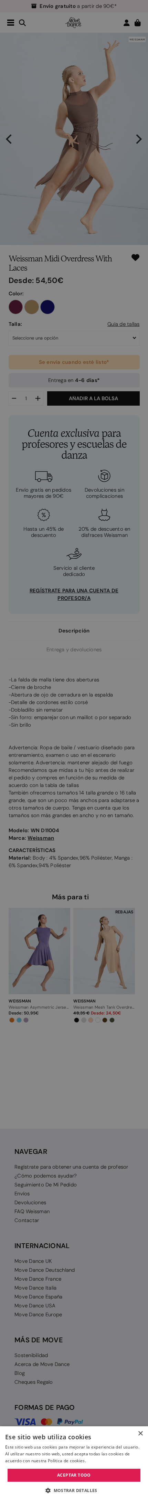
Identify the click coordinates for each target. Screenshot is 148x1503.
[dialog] (74, 1464)
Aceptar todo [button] (74, 1475)
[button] (74, 1490)
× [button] (140, 1433)
